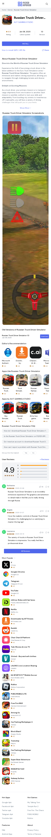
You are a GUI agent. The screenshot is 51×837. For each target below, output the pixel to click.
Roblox (30, 818)
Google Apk (7, 802)
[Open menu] (3, 3)
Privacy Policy (33, 830)
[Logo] (24, 3)
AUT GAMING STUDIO (23, 22)
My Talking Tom (33, 802)
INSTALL (25, 44)
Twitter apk (6, 810)
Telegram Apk (7, 814)
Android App (7, 834)
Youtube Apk (7, 818)
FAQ (3, 830)
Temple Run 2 (32, 806)
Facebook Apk (8, 806)
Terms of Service (34, 834)
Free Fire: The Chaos (35, 810)
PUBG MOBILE (32, 814)
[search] (47, 4)
